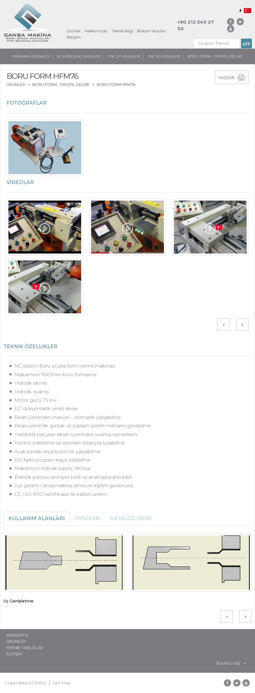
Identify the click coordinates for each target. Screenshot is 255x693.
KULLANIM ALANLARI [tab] (36, 518)
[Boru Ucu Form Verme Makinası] (44, 147)
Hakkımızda (96, 31)
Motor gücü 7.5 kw (35, 400)
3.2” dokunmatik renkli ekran (46, 408)
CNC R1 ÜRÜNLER (124, 56)
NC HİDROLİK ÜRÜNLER (79, 56)
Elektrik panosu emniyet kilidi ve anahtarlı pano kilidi (73, 477)
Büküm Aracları (151, 31)
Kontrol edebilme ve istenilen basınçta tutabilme (69, 443)
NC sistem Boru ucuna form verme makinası (64, 366)
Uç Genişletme (18, 600)
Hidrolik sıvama (31, 392)
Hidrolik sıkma (30, 383)
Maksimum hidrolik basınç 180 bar (52, 468)
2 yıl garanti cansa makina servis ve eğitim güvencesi (73, 485)
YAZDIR (226, 77)
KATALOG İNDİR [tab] (130, 518)
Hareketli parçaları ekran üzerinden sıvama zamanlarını (75, 434)
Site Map (62, 682)
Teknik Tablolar (24, 647)
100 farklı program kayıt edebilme (52, 460)
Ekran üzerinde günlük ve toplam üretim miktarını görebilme (82, 426)
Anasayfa (17, 635)
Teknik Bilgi (122, 31)
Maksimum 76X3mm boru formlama (55, 374)
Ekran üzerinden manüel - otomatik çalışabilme (67, 417)
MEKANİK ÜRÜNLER (30, 56)
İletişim (74, 37)
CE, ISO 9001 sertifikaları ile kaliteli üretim (60, 494)
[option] (127, 149)
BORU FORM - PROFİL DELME (215, 56)
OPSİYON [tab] (87, 518)
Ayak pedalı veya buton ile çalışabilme (57, 451)
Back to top (228, 663)
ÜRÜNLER (16, 84)
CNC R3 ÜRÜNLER (163, 56)
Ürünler (74, 31)
